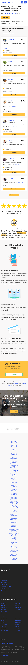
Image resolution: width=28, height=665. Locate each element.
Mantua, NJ (14, 510)
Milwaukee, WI (18, 607)
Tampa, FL (17, 628)
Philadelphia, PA (14, 441)
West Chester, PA (14, 550)
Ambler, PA (14, 444)
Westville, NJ (14, 554)
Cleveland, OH (4, 618)
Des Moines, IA (4, 624)
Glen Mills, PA (14, 486)
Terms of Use (3, 578)
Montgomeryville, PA (14, 514)
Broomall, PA (14, 454)
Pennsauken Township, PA (14, 529)
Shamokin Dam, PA (14, 541)
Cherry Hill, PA (14, 461)
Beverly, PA (14, 450)
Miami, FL (17, 605)
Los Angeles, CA (4, 632)
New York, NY (18, 609)
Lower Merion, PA (14, 507)
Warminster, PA (14, 546)
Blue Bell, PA (14, 453)
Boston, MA (3, 609)
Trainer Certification (5, 588)
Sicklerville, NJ (14, 542)
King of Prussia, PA (14, 501)
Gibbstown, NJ (14, 485)
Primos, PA (14, 534)
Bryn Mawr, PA (14, 457)
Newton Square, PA (14, 519)
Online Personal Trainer (6, 586)
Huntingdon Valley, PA (14, 495)
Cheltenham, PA (14, 459)
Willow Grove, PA (14, 556)
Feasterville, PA (14, 480)
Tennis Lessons (4, 592)
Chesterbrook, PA (14, 463)
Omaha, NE (17, 611)
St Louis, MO (17, 626)
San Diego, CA (18, 620)
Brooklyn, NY (4, 611)
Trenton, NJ (17, 630)
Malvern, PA (14, 509)
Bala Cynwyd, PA (14, 448)
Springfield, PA (14, 543)
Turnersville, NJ (14, 545)
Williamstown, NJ (14, 555)
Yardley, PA (14, 559)
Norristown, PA (14, 525)
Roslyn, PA (14, 538)
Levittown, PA (14, 506)
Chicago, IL (3, 616)
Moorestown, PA (14, 515)
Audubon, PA (14, 446)
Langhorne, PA (14, 505)
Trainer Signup (4, 584)
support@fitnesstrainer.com (8, 656)
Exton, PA (14, 479)
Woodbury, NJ (14, 558)
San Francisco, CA (18, 622)
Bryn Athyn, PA (14, 456)
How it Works (16, 383)
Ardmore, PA (14, 445)
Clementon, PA (14, 466)
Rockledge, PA (14, 537)
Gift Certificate (4, 590)
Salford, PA (14, 539)
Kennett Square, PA (14, 499)
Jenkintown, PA (14, 498)
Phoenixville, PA (14, 530)
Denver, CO (3, 622)
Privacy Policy (4, 580)
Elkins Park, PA (14, 478)
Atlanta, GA (3, 603)
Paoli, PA (14, 527)
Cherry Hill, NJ (14, 462)
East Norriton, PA (14, 477)
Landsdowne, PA (14, 503)
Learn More (14, 411)
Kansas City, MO (4, 630)
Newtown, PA (14, 522)
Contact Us (3, 576)
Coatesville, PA (14, 469)
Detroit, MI (3, 626)
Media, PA (14, 513)
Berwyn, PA (14, 449)
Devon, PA (14, 474)
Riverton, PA (14, 535)
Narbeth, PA (14, 518)
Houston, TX (3, 628)
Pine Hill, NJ (14, 531)
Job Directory (4, 582)
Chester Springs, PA (14, 465)
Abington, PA (14, 442)
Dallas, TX (3, 620)
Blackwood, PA (14, 452)
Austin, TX (3, 605)
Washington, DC (18, 632)
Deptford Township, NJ (14, 473)
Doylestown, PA (14, 475)
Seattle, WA (17, 624)
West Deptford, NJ (14, 551)
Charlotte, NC (4, 613)
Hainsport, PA (14, 489)
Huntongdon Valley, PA (14, 497)
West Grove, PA (14, 552)
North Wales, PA (14, 526)
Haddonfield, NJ (14, 488)
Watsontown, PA (14, 547)
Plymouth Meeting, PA (14, 533)
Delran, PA (14, 471)
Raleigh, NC (17, 618)
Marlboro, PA (14, 511)
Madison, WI (17, 603)
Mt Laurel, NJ (14, 516)
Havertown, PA (14, 493)
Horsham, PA (14, 494)
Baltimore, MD (4, 607)
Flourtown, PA (14, 482)
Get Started (5, 17)
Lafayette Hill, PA (14, 502)
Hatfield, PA (14, 491)
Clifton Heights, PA (14, 467)
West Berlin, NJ (14, 549)
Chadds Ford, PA (14, 458)
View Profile (14, 55)
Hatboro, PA (14, 490)
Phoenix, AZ (17, 616)
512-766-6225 (5, 655)
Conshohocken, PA (14, 470)
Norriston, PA (14, 524)
